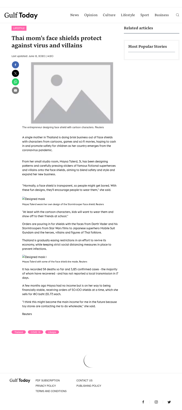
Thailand (18, 332)
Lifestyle (128, 15)
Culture (109, 15)
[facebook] (15, 64)
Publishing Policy (88, 385)
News (74, 15)
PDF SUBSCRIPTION (48, 380)
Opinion (91, 15)
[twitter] (15, 73)
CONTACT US (84, 380)
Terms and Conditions (51, 391)
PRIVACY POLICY (46, 385)
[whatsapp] (15, 81)
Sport (144, 15)
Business (162, 15)
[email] (15, 90)
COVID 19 (35, 332)
